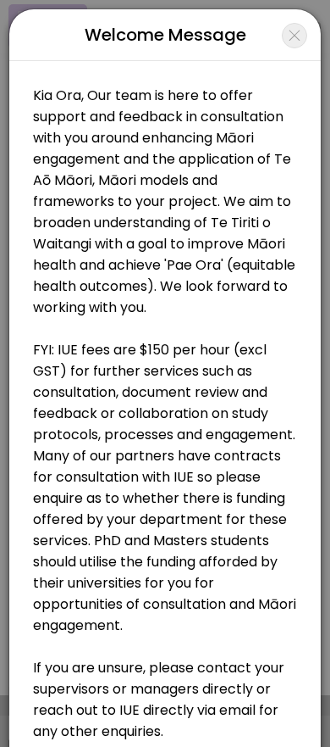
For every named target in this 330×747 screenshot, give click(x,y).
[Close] (294, 35)
